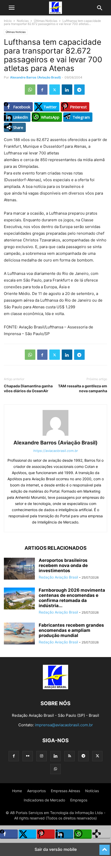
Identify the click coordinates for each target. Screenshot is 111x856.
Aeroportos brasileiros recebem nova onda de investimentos (63, 565)
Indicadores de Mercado (44, 800)
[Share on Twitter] (27, 834)
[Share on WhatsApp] (83, 834)
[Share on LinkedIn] (64, 834)
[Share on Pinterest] (46, 834)
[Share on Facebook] (9, 834)
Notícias (23, 21)
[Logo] (55, 687)
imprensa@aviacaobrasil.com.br (64, 724)
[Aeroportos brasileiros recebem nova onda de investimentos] (19, 569)
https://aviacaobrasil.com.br (55, 451)
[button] (11, 7)
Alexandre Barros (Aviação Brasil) (35, 77)
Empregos (78, 800)
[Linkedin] (67, 89)
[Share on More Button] (101, 834)
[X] (54, 89)
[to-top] (104, 847)
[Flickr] (27, 756)
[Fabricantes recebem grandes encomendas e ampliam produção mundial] (19, 634)
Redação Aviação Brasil (58, 577)
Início (8, 21)
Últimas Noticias (45, 21)
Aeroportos (36, 791)
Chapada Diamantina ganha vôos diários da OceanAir (28, 388)
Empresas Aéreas (65, 791)
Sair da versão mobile (56, 849)
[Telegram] (79, 89)
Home (17, 791)
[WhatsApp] (30, 89)
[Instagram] (41, 756)
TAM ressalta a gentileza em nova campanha (82, 388)
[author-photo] (55, 435)
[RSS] (69, 756)
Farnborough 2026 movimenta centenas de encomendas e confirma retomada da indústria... (72, 598)
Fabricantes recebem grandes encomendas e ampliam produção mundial (71, 630)
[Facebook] (42, 89)
